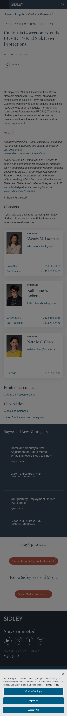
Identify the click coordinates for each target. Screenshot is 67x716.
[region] (33, 692)
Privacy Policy (56, 684)
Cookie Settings (33, 691)
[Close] (63, 673)
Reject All (33, 700)
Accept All (33, 710)
